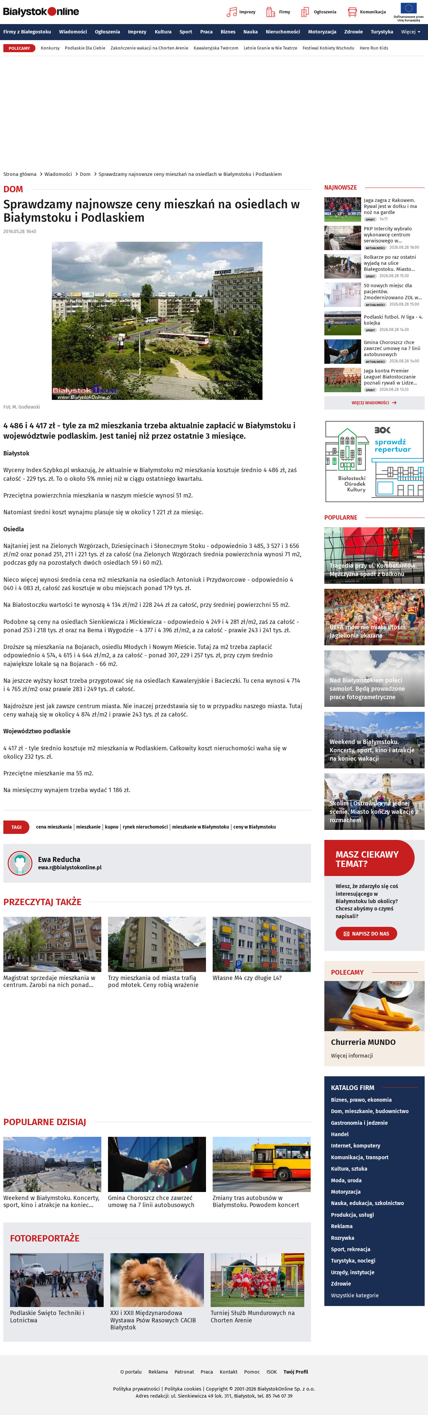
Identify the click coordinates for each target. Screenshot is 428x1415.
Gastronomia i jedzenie (359, 1123)
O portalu (131, 1372)
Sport (186, 32)
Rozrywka (342, 1238)
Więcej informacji (352, 1056)
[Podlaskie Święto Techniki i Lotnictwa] (57, 1280)
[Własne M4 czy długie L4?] (262, 944)
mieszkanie (88, 827)
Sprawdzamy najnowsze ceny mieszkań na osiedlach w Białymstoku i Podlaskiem (190, 174)
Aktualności (375, 248)
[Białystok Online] (41, 12)
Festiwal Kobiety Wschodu (328, 48)
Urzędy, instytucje (352, 1272)
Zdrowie (353, 32)
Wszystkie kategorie (355, 1295)
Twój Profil (296, 1372)
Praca (206, 32)
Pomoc (252, 1372)
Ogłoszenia (325, 11)
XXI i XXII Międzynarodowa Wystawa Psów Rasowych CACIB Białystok (153, 1320)
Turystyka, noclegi (353, 1261)
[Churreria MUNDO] (374, 1006)
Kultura (163, 32)
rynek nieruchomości (145, 827)
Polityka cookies (183, 1389)
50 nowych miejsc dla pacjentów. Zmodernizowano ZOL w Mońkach (391, 292)
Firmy (284, 11)
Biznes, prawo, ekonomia (361, 1100)
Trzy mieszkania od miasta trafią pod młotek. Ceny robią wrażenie (153, 982)
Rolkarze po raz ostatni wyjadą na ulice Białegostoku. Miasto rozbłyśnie (390, 263)
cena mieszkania (54, 827)
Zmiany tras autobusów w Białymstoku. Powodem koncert (256, 1202)
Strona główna (19, 174)
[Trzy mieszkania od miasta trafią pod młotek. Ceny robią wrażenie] (157, 944)
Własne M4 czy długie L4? (247, 978)
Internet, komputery (355, 1145)
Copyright (217, 1389)
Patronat (184, 1372)
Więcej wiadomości (370, 403)
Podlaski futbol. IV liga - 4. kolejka (393, 320)
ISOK (271, 1372)
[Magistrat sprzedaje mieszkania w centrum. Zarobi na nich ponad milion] (52, 944)
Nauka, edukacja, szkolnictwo (367, 1203)
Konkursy (50, 48)
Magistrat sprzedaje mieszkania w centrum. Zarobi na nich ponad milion (49, 982)
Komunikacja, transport (360, 1157)
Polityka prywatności (136, 1389)
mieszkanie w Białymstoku (200, 827)
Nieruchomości (283, 32)
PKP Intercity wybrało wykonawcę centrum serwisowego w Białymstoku (388, 235)
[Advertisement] (214, 113)
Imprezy (247, 11)
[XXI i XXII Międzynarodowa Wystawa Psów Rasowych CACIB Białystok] (157, 1280)
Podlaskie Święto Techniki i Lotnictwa (47, 1317)
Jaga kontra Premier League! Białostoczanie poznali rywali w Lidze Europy (390, 377)
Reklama (342, 1226)
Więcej (408, 32)
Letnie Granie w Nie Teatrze (270, 48)
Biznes (228, 32)
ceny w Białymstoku (254, 827)
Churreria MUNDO (363, 1042)
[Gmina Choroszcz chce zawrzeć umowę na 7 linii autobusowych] (157, 1164)
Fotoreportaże (45, 1238)
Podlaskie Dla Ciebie (85, 48)
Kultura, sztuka (349, 1169)
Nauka (250, 32)
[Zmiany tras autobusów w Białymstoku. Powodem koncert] (262, 1164)
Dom (85, 174)
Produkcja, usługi (352, 1215)
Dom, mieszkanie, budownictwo (370, 1111)
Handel (340, 1134)
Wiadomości (73, 32)
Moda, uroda (346, 1180)
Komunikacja (373, 11)
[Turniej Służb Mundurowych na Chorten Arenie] (257, 1280)
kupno (111, 827)
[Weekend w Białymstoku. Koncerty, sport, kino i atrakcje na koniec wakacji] (52, 1164)
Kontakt (228, 1372)
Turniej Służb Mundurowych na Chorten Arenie (253, 1317)
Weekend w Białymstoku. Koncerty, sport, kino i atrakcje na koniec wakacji (51, 1202)
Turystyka (382, 32)
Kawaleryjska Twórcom (216, 48)
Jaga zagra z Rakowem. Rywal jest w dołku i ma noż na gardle (390, 206)
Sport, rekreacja (350, 1249)
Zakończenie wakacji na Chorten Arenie (149, 48)
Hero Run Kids (374, 48)
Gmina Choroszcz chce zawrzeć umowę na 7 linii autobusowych (151, 1202)
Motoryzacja (322, 32)
